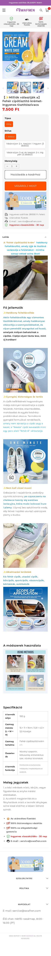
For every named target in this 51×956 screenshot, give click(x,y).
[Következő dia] (48, 88)
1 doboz (10, 136)
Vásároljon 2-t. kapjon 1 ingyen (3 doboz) (25, 144)
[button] (47, 10)
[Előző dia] (3, 88)
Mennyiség (11, 161)
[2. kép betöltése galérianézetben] (25, 87)
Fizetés (25, 186)
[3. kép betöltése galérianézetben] (38, 87)
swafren (29, 936)
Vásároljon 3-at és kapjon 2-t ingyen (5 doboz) (25, 153)
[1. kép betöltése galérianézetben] (12, 87)
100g (8, 124)
